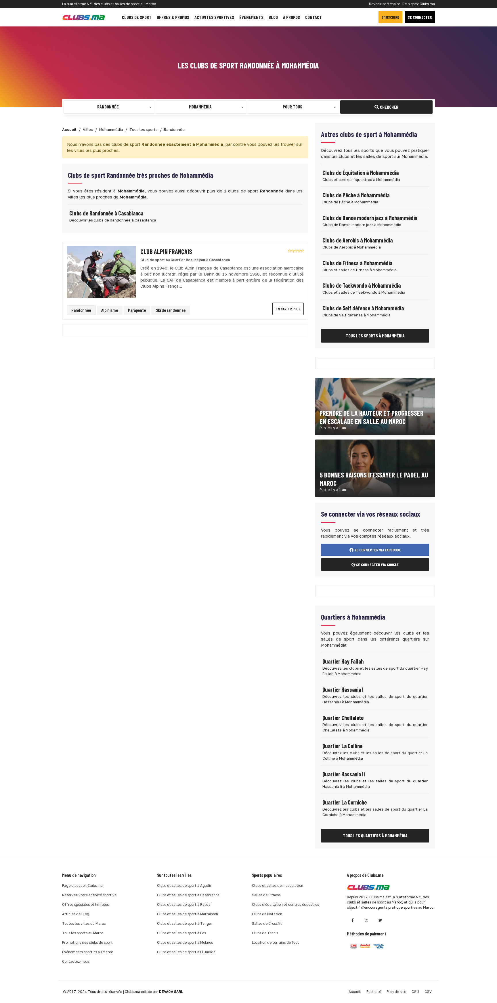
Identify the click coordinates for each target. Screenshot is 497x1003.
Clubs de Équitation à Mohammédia (360, 172)
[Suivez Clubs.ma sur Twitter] (380, 920)
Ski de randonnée (171, 310)
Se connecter (420, 17)
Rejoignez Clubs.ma (418, 4)
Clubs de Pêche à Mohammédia (355, 195)
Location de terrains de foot (275, 942)
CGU (415, 991)
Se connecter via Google (377, 564)
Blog (273, 17)
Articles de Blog (75, 914)
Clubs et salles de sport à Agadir (184, 885)
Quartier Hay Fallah (343, 661)
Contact (313, 17)
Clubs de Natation (267, 914)
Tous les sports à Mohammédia (375, 335)
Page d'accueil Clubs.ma (82, 885)
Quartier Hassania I (343, 689)
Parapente (137, 310)
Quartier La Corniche (344, 802)
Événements (251, 17)
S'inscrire (390, 17)
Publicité (373, 991)
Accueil (355, 991)
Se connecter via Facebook (377, 549)
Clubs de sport (137, 17)
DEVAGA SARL (171, 991)
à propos (291, 17)
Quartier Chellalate (343, 717)
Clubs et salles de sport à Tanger (184, 923)
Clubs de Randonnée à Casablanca (106, 213)
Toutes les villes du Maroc (84, 923)
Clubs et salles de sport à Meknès (185, 942)
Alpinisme (109, 310)
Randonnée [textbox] (108, 106)
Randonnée (81, 310)
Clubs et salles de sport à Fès (181, 933)
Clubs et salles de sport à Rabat (183, 904)
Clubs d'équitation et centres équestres (285, 904)
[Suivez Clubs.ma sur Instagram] (366, 920)
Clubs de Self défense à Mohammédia (363, 308)
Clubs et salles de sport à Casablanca (188, 895)
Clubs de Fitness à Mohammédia (357, 262)
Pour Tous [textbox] (292, 106)
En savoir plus (288, 308)
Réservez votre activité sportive (89, 895)
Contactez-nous (75, 961)
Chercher (388, 107)
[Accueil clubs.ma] (83, 17)
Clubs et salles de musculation (277, 885)
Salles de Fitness (266, 895)
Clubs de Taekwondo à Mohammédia (361, 285)
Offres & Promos (173, 17)
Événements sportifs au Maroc (87, 952)
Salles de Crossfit (267, 923)
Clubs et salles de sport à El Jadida (186, 952)
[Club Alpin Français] (101, 271)
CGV (428, 991)
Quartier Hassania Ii (343, 774)
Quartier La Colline (342, 745)
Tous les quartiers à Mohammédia (375, 835)
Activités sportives (214, 17)
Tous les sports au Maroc (83, 933)
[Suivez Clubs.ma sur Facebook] (352, 920)
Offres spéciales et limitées (85, 904)
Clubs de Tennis (265, 933)
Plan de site (396, 991)
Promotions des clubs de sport (87, 942)
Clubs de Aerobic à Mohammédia (357, 240)
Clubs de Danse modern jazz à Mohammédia (369, 217)
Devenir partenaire (384, 4)
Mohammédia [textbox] (200, 106)
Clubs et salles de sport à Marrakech (187, 914)
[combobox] (110, 107)
